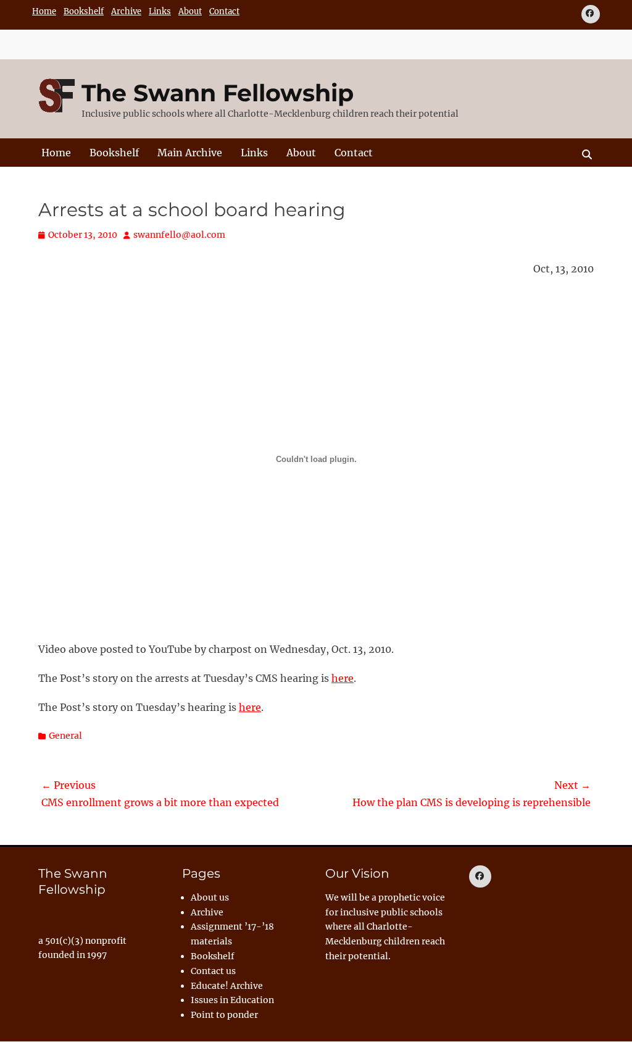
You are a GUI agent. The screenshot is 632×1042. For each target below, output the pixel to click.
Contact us (213, 971)
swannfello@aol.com (179, 234)
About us (210, 897)
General (65, 735)
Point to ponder (224, 1014)
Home (44, 11)
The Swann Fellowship (217, 92)
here (342, 678)
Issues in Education (232, 1000)
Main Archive (189, 152)
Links (160, 11)
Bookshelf (84, 11)
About (190, 11)
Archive (126, 11)
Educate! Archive (227, 985)
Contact (224, 11)
